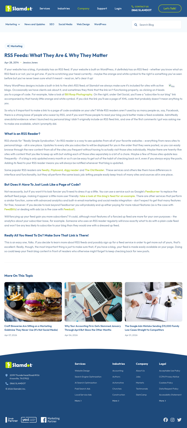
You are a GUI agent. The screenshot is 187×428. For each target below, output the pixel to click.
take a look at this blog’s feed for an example (107, 196)
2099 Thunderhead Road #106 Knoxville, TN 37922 (24, 377)
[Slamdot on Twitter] (179, 419)
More (77, 400)
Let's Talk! (170, 8)
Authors (116, 376)
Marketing (11, 24)
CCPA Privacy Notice (169, 376)
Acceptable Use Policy (169, 370)
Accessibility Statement (170, 394)
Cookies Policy (166, 382)
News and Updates (35, 24)
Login (118, 8)
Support (102, 8)
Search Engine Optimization (88, 376)
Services (45, 8)
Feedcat (69, 209)
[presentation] (13, 304)
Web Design (83, 24)
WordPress (100, 24)
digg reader (71, 170)
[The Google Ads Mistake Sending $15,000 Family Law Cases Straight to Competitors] (153, 302)
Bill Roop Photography (78, 94)
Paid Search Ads (82, 388)
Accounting (117, 370)
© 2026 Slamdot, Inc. (15, 388)
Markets (140, 382)
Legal (162, 363)
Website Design (82, 370)
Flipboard (57, 170)
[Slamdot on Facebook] (165, 419)
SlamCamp (141, 394)
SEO (51, 24)
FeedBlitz (10, 209)
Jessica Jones (30, 62)
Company (83, 8)
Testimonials (142, 388)
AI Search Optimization (86, 382)
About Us (140, 370)
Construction (118, 394)
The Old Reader (94, 170)
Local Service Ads (83, 394)
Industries (64, 8)
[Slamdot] (19, 8)
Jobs (138, 376)
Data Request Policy (168, 388)
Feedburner (152, 191)
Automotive (118, 382)
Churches (117, 388)
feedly (45, 170)
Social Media (65, 24)
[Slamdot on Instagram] (172, 419)
